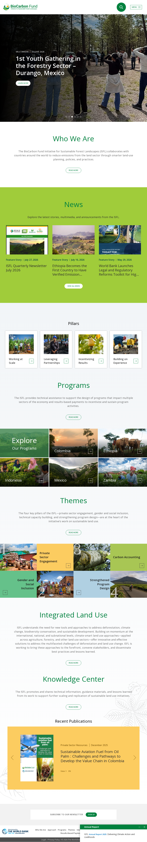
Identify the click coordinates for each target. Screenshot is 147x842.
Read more (73, 417)
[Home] (20, 7)
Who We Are (40, 830)
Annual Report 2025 (97, 834)
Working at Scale (16, 360)
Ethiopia (110, 450)
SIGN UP (91, 814)
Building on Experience (120, 360)
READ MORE (73, 170)
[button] (66, 116)
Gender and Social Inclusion (25, 584)
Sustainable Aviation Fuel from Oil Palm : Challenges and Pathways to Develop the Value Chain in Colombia (92, 756)
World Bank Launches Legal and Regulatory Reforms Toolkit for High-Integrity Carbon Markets (119, 270)
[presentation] (12, 757)
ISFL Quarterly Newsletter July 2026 (26, 268)
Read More (90, 451)
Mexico (60, 480)
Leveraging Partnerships (52, 360)
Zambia (109, 480)
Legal (43, 839)
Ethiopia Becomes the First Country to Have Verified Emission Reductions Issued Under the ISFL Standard (72, 270)
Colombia (62, 450)
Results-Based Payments (71, 833)
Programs (62, 830)
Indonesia (13, 480)
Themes (71, 830)
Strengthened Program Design (99, 584)
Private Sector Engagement (48, 557)
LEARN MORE (23, 83)
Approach (52, 830)
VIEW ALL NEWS (73, 286)
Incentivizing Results (86, 360)
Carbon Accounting (126, 557)
